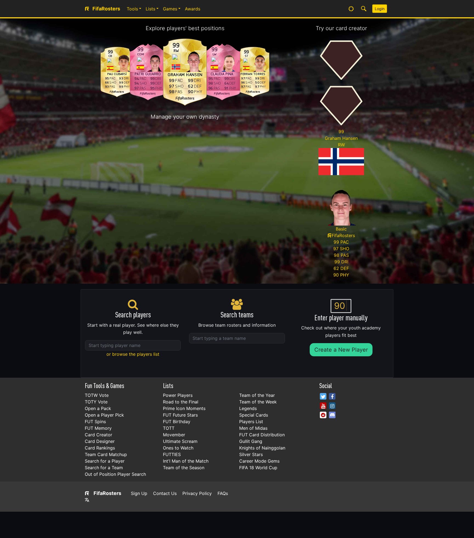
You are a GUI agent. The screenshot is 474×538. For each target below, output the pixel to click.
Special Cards (253, 415)
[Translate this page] (87, 500)
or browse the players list (132, 354)
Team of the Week (258, 402)
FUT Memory (98, 428)
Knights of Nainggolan (262, 448)
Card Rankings (100, 448)
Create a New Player (341, 349)
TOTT (168, 428)
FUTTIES (172, 454)
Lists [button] (150, 9)
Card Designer (100, 441)
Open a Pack (98, 408)
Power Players (178, 395)
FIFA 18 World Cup (258, 467)
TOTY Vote (96, 402)
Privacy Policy (197, 493)
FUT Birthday (176, 421)
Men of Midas (253, 428)
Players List (251, 421)
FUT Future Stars (180, 415)
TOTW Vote (97, 395)
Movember (174, 434)
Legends (248, 408)
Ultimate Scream (180, 441)
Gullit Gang (250, 441)
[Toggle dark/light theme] (351, 9)
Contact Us (165, 493)
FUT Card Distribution (262, 434)
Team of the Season (183, 467)
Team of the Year (257, 395)
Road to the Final (180, 402)
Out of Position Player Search (115, 474)
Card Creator (98, 434)
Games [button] (170, 9)
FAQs (223, 493)
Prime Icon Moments (184, 408)
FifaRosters (107, 493)
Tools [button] (132, 9)
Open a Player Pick (104, 415)
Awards (192, 9)
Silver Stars (251, 454)
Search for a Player (105, 461)
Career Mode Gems (259, 461)
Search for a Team (104, 467)
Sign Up (139, 493)
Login (380, 8)
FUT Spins (95, 421)
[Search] (363, 9)
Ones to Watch (178, 448)
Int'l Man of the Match (185, 461)
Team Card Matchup (106, 454)
